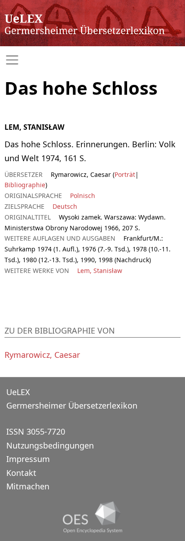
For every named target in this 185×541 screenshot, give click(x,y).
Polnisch (82, 195)
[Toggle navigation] (92, 60)
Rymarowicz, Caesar (42, 354)
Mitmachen (27, 486)
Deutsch (65, 206)
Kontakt (21, 472)
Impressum (28, 458)
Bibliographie (24, 184)
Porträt (125, 174)
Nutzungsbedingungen (50, 445)
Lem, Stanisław (99, 270)
